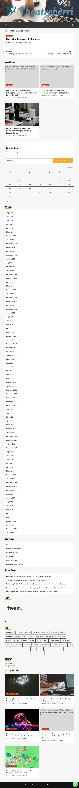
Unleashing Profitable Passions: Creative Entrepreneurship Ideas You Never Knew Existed (35, 584)
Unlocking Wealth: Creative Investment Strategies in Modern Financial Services (32, 591)
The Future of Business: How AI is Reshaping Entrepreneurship (26, 580)
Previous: (19, 52)
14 (50, 184)
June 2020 (9, 459)
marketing (62, 645)
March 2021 (10, 425)
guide (32, 641)
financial (17, 641)
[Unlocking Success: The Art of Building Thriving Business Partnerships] (22, 685)
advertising (10, 632)
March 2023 (10, 332)
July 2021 (9, 409)
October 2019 (11, 490)
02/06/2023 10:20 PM (23, 42)
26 (30, 193)
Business (9, 545)
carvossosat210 (10, 663)
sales (33, 649)
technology (69, 649)
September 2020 (11, 448)
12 (30, 184)
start (60, 649)
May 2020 (9, 463)
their (7, 653)
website (40, 653)
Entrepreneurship (51, 636)
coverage (9, 636)
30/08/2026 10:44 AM (22, 703)
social (54, 649)
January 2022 (10, 386)
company (36, 632)
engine (31, 636)
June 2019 (9, 506)
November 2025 (11, 247)
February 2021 (11, 428)
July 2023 (9, 317)
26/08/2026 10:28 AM (22, 135)
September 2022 (11, 355)
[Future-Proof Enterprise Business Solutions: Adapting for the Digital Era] (57, 76)
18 (20, 188)
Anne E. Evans (11, 42)
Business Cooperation (13, 548)
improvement (54, 641)
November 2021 (11, 394)
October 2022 (11, 351)
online (15, 649)
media (71, 645)
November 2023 (11, 301)
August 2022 (10, 359)
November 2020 (11, 440)
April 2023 (9, 328)
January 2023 (10, 340)
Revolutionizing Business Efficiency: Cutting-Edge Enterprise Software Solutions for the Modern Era (21, 92)
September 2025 (11, 255)
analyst (19, 632)
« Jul (6, 201)
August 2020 (10, 452)
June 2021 (9, 413)
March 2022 (10, 378)
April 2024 (9, 282)
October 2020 (11, 444)
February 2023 (11, 336)
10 (10, 184)
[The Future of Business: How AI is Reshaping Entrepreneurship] (57, 685)
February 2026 (11, 236)
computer (44, 632)
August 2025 (10, 259)
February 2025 (11, 267)
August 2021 (10, 405)
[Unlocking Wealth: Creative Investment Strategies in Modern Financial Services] (22, 757)
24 (10, 193)
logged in (18, 152)
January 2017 (10, 532)
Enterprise (10, 36)
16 (69, 184)
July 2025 (9, 263)
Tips (13, 653)
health (39, 641)
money (8, 649)
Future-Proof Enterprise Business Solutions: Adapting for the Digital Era (55, 91)
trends (27, 653)
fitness (25, 641)
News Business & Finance (14, 564)
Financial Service (11, 560)
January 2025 (10, 270)
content (62, 632)
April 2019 (9, 513)
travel (19, 653)
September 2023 (11, 309)
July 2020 (9, 455)
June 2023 (9, 320)
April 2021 (9, 421)
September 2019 (11, 494)
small (47, 649)
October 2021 (11, 398)
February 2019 (11, 521)
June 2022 (9, 367)
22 (59, 188)
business (27, 632)
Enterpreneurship (12, 552)
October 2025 (11, 251)
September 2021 (11, 401)
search (40, 649)
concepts (54, 632)
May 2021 (9, 417)
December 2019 (11, 482)
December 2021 (11, 390)
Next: (60, 52)
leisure (35, 645)
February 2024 (11, 290)
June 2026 (9, 220)
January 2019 (10, 525)
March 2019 (10, 517)
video (34, 653)
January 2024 (10, 294)
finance (8, 641)
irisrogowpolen (10, 666)
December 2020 (11, 436)
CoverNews (41, 785)
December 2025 (11, 243)
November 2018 (11, 529)
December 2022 (11, 344)
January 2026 (10, 240)
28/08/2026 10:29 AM (57, 95)
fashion (62, 636)
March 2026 (10, 232)
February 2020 (11, 475)
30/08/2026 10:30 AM (22, 97)
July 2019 (9, 502)
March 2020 (10, 471)
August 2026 (10, 213)
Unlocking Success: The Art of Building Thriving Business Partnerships (29, 576)
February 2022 (11, 382)
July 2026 (9, 216)
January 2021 (10, 432)
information (66, 641)
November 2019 (11, 486)
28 (50, 193)
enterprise (39, 636)
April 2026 (9, 228)
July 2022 (9, 363)
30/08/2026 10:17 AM (22, 775)
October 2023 (11, 305)
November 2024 (11, 278)
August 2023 (10, 313)
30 (69, 193)
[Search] (73, 25)
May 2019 (9, 509)
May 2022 (9, 371)
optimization (24, 649)
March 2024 (10, 286)
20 (40, 188)
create (17, 636)
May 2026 (9, 224)
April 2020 (9, 467)
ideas (45, 641)
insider (18, 645)
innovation (10, 645)
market (54, 645)
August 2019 (10, 498)
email (24, 636)
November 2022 (11, 347)
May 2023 (9, 324)
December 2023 (11, 297)
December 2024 (11, 274)
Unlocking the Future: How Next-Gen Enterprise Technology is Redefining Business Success (18, 130)
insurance (27, 645)
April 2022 (9, 374)
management (44, 645)
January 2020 (10, 479)
